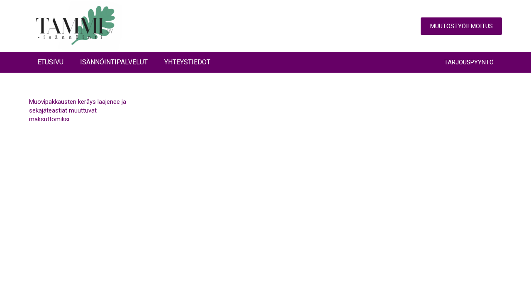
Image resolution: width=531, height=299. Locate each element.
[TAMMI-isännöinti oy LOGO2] (75, 26)
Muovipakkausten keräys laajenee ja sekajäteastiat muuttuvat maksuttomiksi (77, 110)
